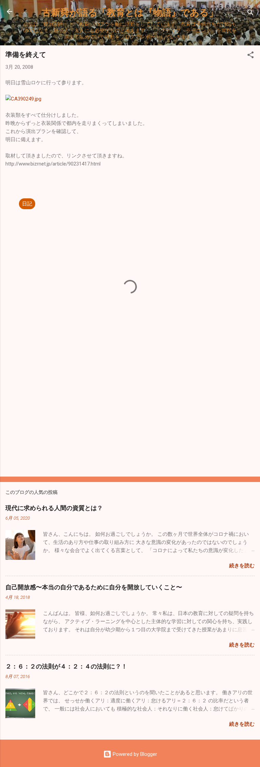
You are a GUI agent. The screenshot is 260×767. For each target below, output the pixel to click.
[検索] (250, 13)
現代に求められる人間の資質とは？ (54, 508)
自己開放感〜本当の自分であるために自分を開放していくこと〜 (93, 587)
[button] (250, 56)
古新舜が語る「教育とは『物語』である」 (130, 12)
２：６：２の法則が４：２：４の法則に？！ (66, 666)
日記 (27, 204)
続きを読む (242, 566)
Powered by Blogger (134, 754)
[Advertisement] (130, 418)
